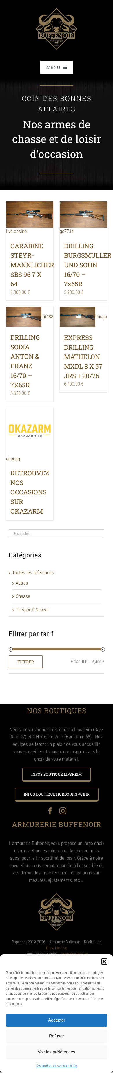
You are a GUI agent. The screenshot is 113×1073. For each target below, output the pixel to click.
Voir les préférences (56, 1051)
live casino (16, 231)
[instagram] (62, 810)
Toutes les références (33, 572)
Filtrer (25, 662)
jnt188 (47, 317)
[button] (104, 961)
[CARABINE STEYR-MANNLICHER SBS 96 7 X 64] (29, 214)
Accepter (56, 1020)
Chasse (23, 596)
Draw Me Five (56, 948)
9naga (101, 317)
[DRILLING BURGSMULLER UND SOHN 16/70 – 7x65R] (83, 214)
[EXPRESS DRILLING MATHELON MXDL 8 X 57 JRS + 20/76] (77, 317)
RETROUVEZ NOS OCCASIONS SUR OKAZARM (29, 492)
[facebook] (50, 810)
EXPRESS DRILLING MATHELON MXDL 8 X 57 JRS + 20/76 (83, 356)
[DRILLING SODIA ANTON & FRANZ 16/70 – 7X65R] (23, 317)
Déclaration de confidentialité (56, 1065)
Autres (22, 583)
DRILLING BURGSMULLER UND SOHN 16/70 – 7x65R (88, 265)
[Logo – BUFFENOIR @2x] (56, 5)
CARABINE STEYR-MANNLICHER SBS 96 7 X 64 (32, 265)
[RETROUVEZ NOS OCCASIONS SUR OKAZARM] (29, 431)
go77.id (67, 231)
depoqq (13, 459)
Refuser (56, 1035)
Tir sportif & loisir (32, 610)
